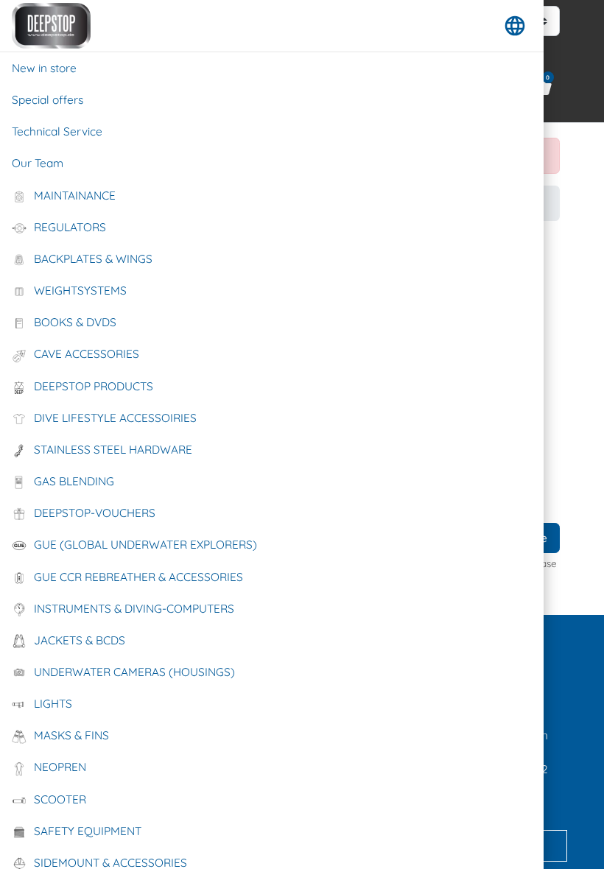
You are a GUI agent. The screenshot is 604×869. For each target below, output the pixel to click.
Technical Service (57, 131)
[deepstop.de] (51, 26)
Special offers (47, 100)
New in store (44, 68)
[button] (515, 25)
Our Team (37, 163)
